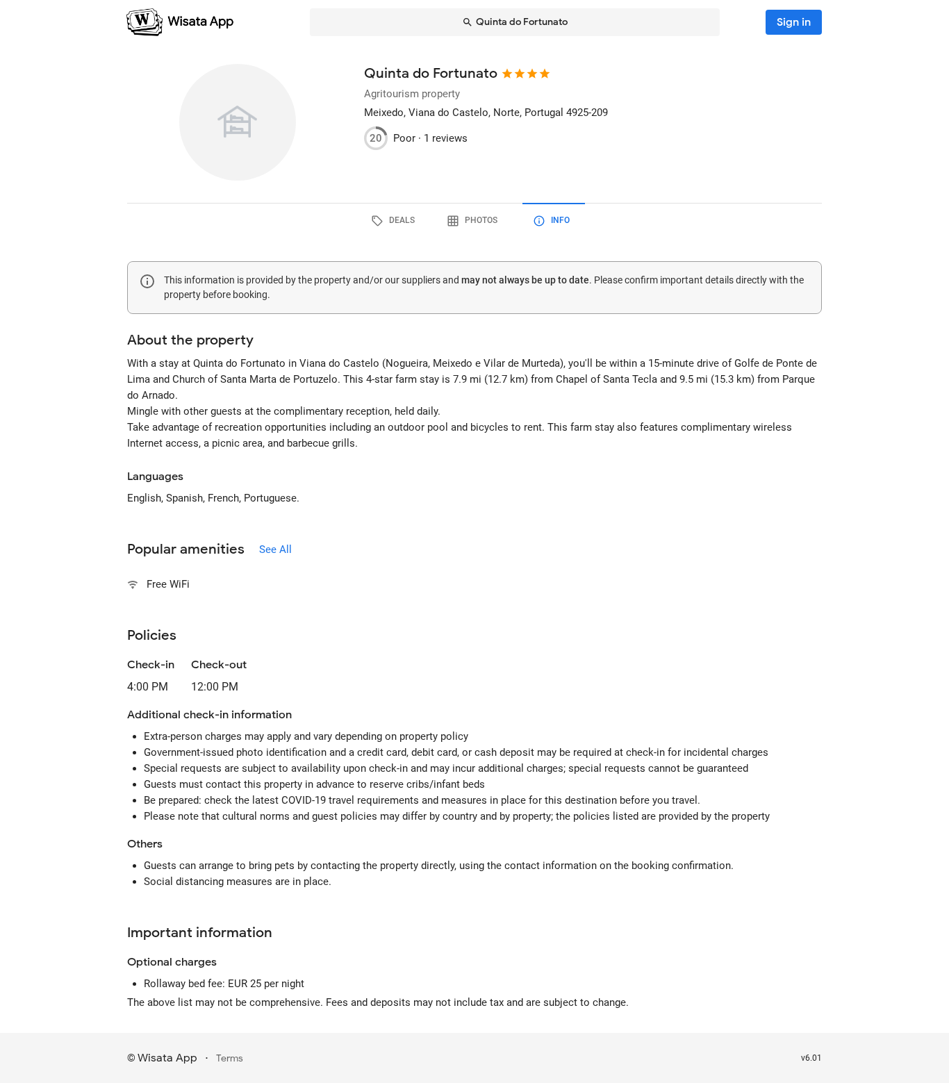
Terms (229, 1058)
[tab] (395, 221)
